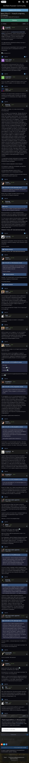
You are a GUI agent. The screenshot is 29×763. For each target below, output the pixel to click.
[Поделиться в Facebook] (6, 744)
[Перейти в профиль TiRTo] (2, 89)
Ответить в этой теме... (10, 729)
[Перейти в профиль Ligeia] (2, 292)
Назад (4, 23)
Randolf (7, 344)
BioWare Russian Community (14, 6)
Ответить (14, 20)
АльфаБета (8, 381)
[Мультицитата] (2, 57)
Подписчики (13, 734)
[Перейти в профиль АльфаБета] (2, 382)
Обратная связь (14, 758)
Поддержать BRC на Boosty (14, 10)
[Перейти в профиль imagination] (2, 77)
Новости (17, 17)
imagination (8, 77)
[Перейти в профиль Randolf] (2, 345)
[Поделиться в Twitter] (4, 744)
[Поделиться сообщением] (26, 28)
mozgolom (8, 451)
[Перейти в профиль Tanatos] (2, 183)
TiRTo (6, 89)
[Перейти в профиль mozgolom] (2, 452)
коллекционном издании (16, 31)
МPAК (6, 524)
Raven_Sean (8, 59)
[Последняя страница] (27, 24)
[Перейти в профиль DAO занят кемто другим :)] (2, 500)
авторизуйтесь (19, 723)
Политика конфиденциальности (16, 757)
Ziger (6, 315)
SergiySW (6, 17)
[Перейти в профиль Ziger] (2, 316)
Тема (5, 757)
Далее (24, 23)
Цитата (6, 56)
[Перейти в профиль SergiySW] (2, 28)
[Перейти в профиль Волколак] (2, 236)
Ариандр (7, 104)
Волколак (7, 236)
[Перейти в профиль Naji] (2, 687)
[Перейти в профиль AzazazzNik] (2, 653)
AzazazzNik (8, 652)
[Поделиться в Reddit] (2, 744)
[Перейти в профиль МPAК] (2, 525)
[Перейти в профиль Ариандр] (2, 105)
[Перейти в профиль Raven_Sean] (2, 60)
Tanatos (7, 182)
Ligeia (6, 291)
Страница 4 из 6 (14, 23)
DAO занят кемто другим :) (12, 500)
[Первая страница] (2, 24)
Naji (6, 687)
